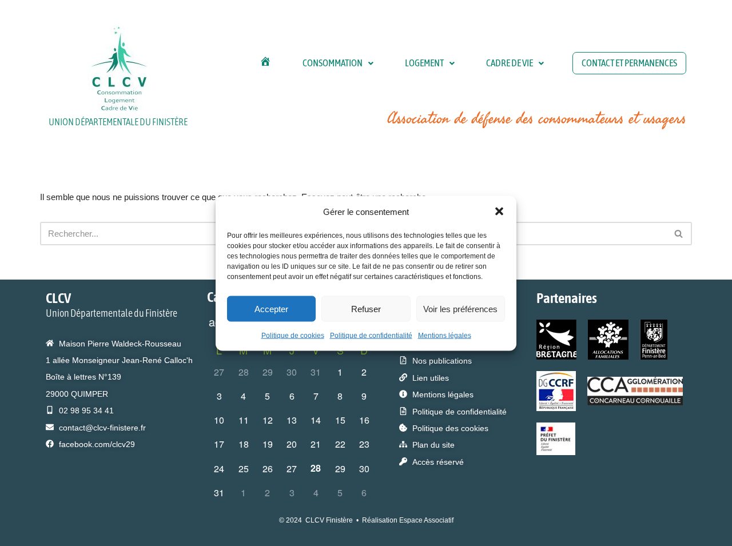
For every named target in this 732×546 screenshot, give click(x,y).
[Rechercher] (679, 233)
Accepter (271, 308)
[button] (499, 211)
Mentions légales (444, 336)
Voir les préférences (460, 308)
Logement (424, 63)
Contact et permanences (629, 63)
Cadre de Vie (509, 63)
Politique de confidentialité (371, 336)
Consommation (333, 63)
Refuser (366, 308)
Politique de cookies (292, 336)
